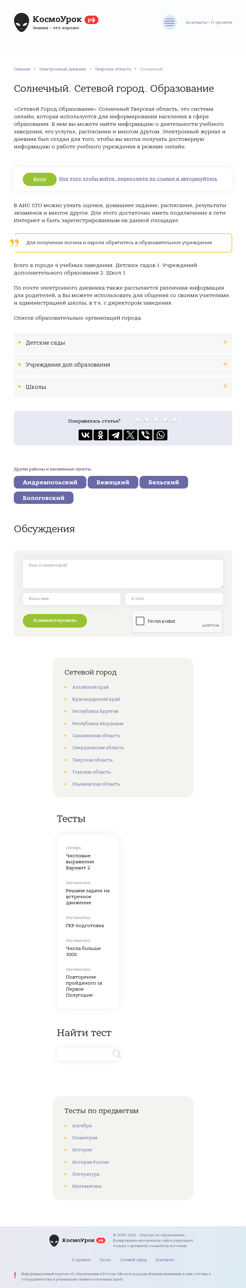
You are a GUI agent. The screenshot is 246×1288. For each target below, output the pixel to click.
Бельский (163, 482)
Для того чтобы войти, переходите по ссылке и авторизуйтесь (138, 179)
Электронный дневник (62, 69)
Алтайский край (90, 687)
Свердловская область (98, 747)
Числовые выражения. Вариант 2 (80, 862)
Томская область (91, 772)
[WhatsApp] (160, 435)
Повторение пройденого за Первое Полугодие (84, 986)
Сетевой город (133, 1260)
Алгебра (82, 1125)
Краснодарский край (96, 699)
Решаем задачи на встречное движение (88, 896)
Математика (86, 1186)
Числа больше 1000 (83, 951)
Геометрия (84, 1138)
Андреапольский (50, 482)
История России (90, 1162)
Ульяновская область (96, 784)
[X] (130, 435)
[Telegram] (115, 435)
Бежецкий (113, 482)
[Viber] (145, 435)
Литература (85, 1174)
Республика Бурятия (95, 711)
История (82, 1150)
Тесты (105, 1260)
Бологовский (43, 498)
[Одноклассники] (100, 435)
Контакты (196, 22)
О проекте (221, 22)
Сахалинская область (96, 735)
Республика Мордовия (97, 723)
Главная (22, 69)
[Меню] (169, 22)
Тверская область (113, 69)
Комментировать (54, 620)
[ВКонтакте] (85, 435)
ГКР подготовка (85, 925)
